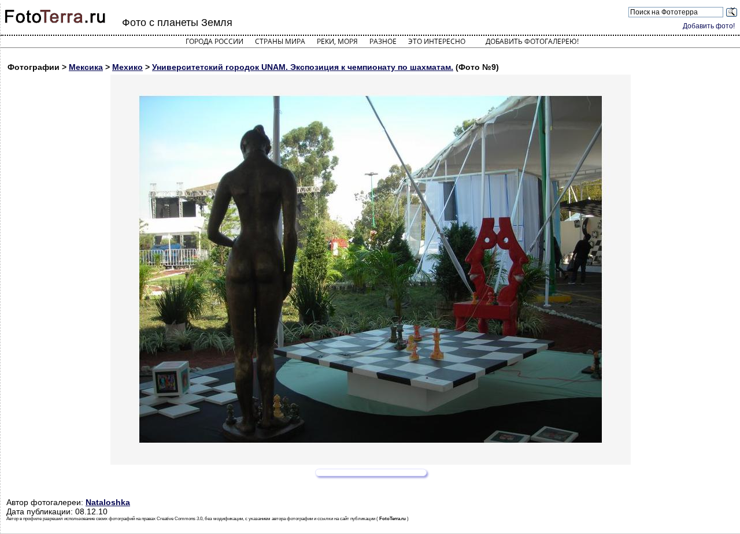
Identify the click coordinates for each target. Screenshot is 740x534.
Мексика (86, 67)
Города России (214, 41)
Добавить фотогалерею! (532, 41)
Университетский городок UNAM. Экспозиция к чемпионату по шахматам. (302, 67)
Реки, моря (337, 41)
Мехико (127, 67)
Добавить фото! (709, 26)
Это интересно (436, 41)
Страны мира (280, 41)
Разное (383, 41)
